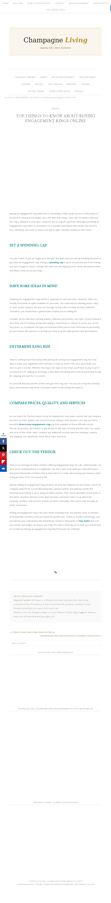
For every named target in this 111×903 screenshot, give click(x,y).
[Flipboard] (3, 461)
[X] (3, 448)
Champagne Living (55, 41)
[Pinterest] (3, 455)
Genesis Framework (63, 884)
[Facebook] (3, 441)
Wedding (55, 109)
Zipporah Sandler (22, 600)
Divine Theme (43, 884)
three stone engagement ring (34, 424)
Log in (90, 884)
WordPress (80, 884)
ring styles (84, 520)
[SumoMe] (3, 468)
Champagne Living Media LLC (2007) (64, 881)
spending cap (56, 262)
